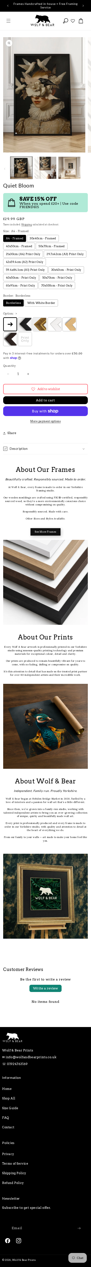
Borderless (13, 303)
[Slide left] (4, 169)
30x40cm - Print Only (66, 269)
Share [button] (12, 433)
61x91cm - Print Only (20, 285)
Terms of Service (15, 1163)
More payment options (45, 421)
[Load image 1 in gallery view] (21, 168)
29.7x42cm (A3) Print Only (65, 254)
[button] (8, 20)
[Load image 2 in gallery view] (45, 168)
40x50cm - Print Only (21, 277)
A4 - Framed (14, 238)
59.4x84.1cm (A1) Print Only (25, 269)
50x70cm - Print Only (57, 277)
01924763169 (17, 1064)
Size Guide (10, 1108)
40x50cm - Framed (19, 246)
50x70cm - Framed (52, 246)
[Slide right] (86, 169)
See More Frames (45, 531)
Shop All (8, 1098)
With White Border (41, 303)
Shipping (26, 224)
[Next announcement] (83, 5)
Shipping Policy (14, 1173)
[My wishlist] (72, 20)
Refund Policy (13, 1183)
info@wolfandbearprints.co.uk (31, 1057)
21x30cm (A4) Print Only (23, 254)
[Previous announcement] (7, 5)
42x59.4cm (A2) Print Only (24, 262)
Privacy (8, 1154)
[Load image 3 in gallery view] (69, 168)
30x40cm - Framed (43, 238)
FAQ (5, 1117)
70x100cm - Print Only (56, 285)
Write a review (45, 988)
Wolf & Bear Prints (24, 1260)
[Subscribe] (79, 1228)
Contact (8, 1127)
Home (7, 1089)
